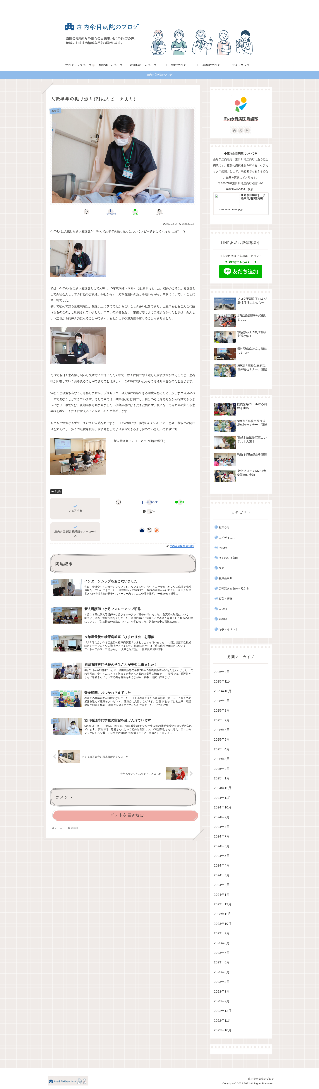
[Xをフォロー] (149, 530)
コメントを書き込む (125, 815)
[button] (159, 211)
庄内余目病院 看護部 (241, 119)
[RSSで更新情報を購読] (157, 530)
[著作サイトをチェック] (142, 530)
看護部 (57, 491)
